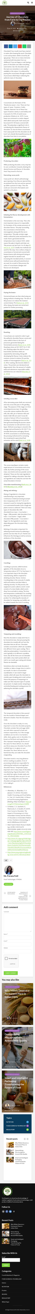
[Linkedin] (10, 1211)
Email (5, 941)
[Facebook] (6, 1211)
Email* (4, 1257)
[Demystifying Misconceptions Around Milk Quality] (17, 1048)
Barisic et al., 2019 (24, 345)
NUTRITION (5, 1286)
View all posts (8, 884)
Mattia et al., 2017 (22, 303)
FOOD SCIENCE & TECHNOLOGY (17, 13)
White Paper (5, 1302)
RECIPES (4, 1294)
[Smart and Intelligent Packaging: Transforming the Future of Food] (17, 1091)
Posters (4, 1290)
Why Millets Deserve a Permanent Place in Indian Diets (22, 1144)
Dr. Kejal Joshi (14, 1018)
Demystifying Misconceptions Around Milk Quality (21, 1152)
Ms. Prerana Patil (19, 23)
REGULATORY (6, 1298)
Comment (6, 911)
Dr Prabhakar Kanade (15, 1062)
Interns (4, 1283)
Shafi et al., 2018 (24, 440)
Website (6, 947)
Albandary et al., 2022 (14, 487)
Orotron (28, 1309)
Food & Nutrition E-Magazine (11, 1275)
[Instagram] (14, 1211)
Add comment (23, 28)
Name (6, 934)
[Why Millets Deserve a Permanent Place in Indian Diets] (17, 1004)
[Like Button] (6, 860)
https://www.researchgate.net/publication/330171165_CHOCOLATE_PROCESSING (19, 834)
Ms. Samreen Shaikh (15, 1105)
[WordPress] (3, 1211)
